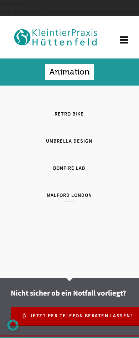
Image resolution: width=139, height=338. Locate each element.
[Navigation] (124, 40)
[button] (13, 325)
